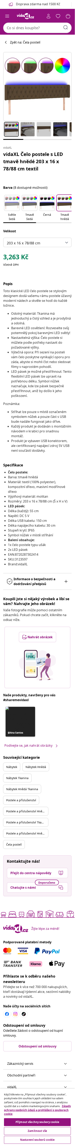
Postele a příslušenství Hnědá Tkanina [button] (27, 833)
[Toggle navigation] (7, 16)
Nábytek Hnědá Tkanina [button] (22, 789)
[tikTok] (24, 1014)
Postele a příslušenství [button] (21, 800)
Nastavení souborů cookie (37, 1140)
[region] (37, 1117)
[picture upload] (37, 665)
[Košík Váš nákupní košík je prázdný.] (68, 16)
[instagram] (15, 1014)
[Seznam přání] (58, 16)
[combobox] (37, 28)
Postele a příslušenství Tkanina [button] (26, 822)
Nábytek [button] (11, 767)
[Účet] (48, 16)
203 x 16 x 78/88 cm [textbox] (23, 243)
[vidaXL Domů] (26, 16)
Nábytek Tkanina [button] (17, 778)
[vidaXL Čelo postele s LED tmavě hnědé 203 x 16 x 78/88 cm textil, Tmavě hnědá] (37, 86)
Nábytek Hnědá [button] (36, 767)
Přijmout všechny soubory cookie (37, 1122)
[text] (15, 257)
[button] (12, 208)
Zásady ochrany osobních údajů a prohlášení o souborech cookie (37, 1110)
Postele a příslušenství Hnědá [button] (26, 811)
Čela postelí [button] (14, 844)
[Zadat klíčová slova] (65, 27)
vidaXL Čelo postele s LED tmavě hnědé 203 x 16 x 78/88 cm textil (33, 161)
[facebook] (7, 1014)
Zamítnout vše (37, 1131)
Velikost (9, 231)
